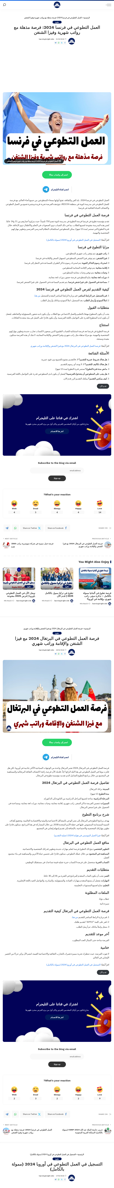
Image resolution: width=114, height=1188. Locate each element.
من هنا (37, 295)
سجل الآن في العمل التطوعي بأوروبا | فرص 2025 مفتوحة (20, 594)
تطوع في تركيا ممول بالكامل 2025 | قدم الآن (59, 594)
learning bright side (46, 39)
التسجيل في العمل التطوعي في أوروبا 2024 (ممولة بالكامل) (73, 239)
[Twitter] (61, 43)
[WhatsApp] (58, 43)
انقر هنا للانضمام (57, 431)
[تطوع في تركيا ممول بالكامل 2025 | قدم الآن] (57, 578)
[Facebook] (64, 43)
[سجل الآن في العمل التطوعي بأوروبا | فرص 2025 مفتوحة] (19, 578)
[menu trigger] (107, 5)
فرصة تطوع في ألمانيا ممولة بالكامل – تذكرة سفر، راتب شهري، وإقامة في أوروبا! (97, 596)
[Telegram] (55, 43)
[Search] (4, 5)
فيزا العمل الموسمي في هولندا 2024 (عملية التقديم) (77, 835)
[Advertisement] (57, 68)
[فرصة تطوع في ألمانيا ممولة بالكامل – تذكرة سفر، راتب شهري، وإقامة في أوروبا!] (95, 578)
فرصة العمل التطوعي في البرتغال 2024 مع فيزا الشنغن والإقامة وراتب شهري (65, 345)
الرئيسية (86, 17)
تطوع (57, 22)
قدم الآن (103, 386)
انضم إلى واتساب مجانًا (58, 175)
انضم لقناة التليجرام (60, 189)
